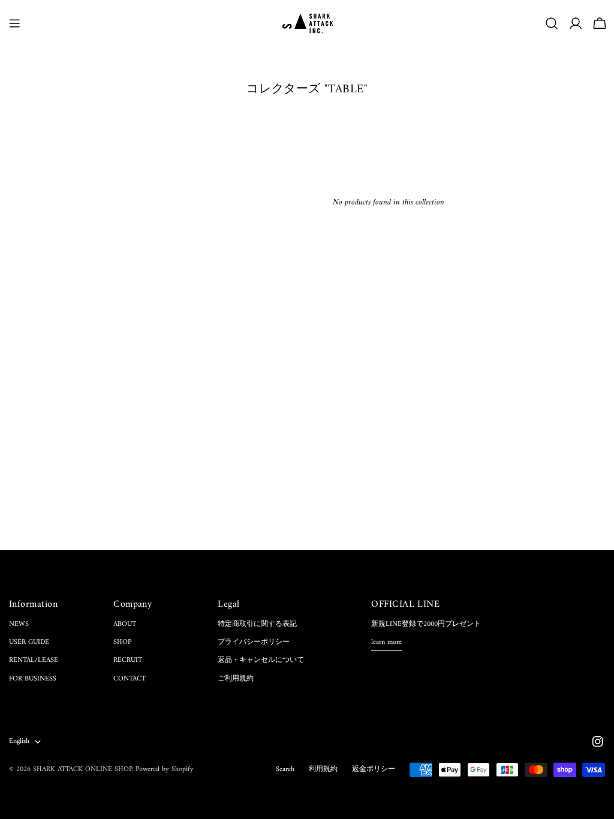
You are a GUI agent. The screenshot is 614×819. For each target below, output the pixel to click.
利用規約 (323, 769)
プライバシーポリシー (254, 642)
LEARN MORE (386, 643)
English (19, 741)
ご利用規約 (236, 679)
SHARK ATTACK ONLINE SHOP (82, 769)
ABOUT (124, 624)
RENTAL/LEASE (33, 660)
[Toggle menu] (14, 23)
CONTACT (129, 679)
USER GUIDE (29, 642)
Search (285, 769)
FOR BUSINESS (32, 679)
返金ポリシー (373, 769)
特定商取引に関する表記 (257, 624)
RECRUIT (127, 660)
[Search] (552, 23)
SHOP (122, 642)
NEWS (19, 624)
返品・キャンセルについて (261, 660)
